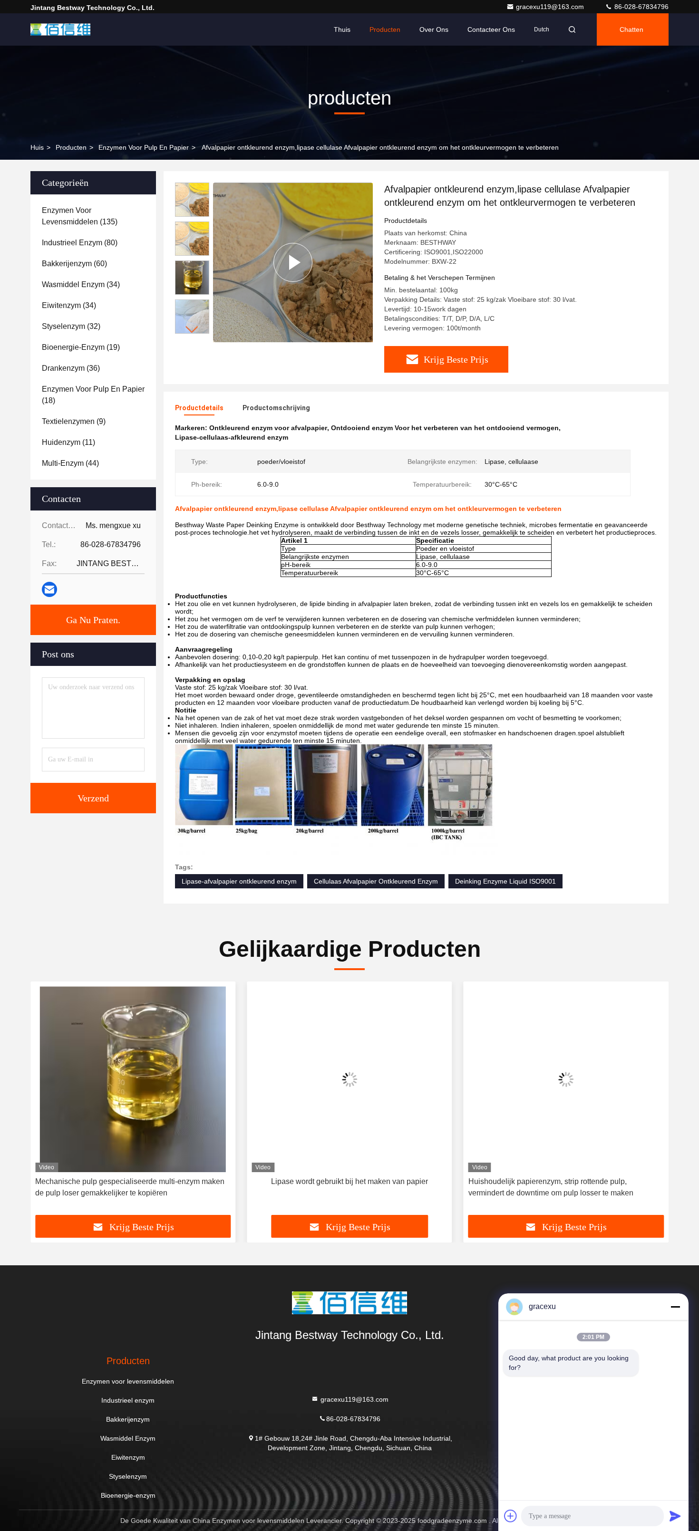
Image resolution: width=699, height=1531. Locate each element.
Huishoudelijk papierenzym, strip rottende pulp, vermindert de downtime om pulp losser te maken (550, 1187)
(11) (68, 442)
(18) (93, 394)
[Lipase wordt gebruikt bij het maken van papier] (349, 1079)
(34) (81, 284)
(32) (71, 326)
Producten (384, 29)
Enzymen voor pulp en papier (143, 147)
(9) (74, 421)
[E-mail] (49, 589)
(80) (79, 243)
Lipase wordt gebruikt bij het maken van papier (349, 1181)
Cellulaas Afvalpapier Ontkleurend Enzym (376, 881)
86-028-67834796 (640, 6)
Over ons (433, 29)
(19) (81, 347)
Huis (37, 147)
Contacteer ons (491, 29)
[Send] (675, 1515)
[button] (192, 329)
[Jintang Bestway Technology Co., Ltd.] (60, 29)
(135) (79, 216)
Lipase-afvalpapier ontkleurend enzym (239, 881)
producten (71, 147)
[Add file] (510, 1515)
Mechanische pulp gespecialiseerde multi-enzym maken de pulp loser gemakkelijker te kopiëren (129, 1187)
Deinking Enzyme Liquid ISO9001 (505, 881)
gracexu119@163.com (551, 6)
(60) (74, 264)
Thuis (342, 29)
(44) (70, 463)
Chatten (631, 29)
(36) (71, 368)
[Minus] (675, 1306)
